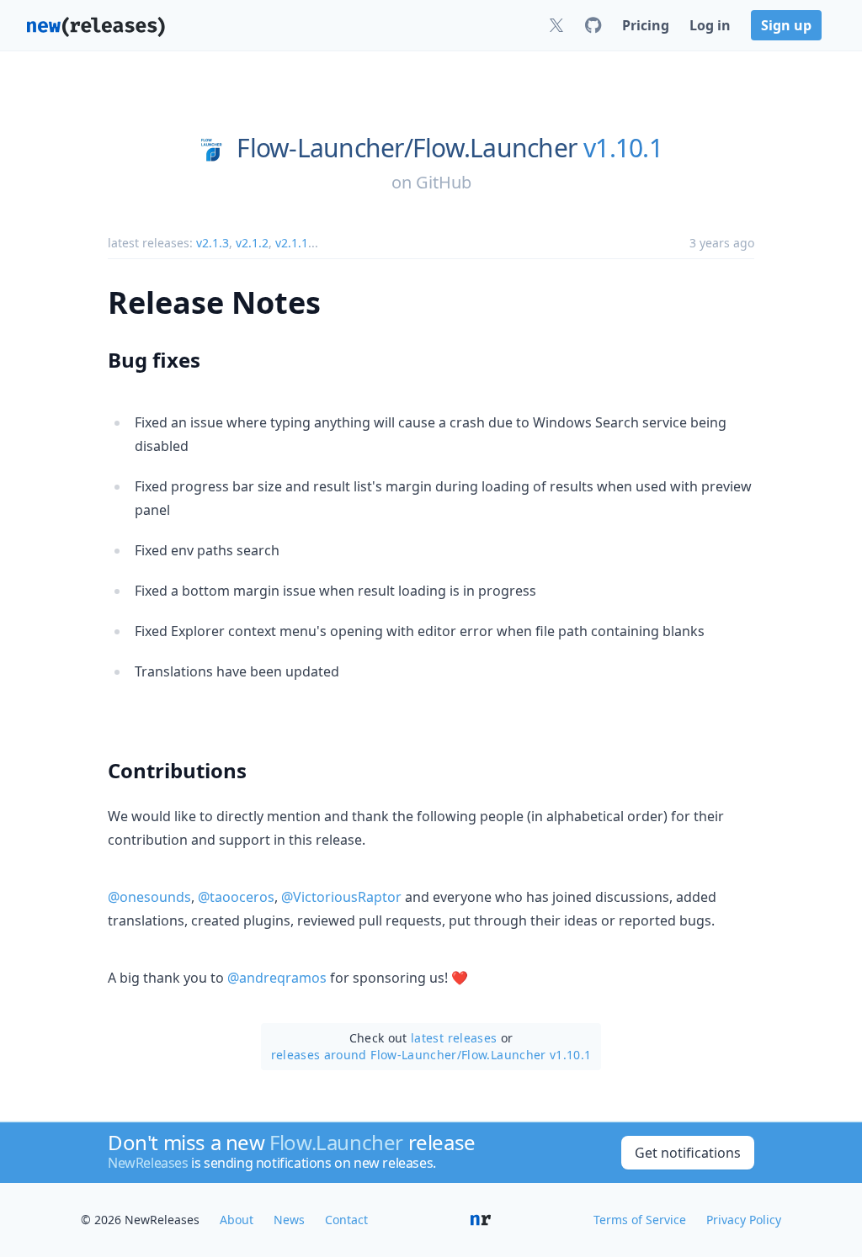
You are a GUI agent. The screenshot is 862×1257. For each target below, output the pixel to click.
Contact (346, 1220)
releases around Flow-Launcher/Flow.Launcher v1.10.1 (431, 1055)
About (236, 1220)
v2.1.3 (212, 243)
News (289, 1220)
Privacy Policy (743, 1220)
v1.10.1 (622, 148)
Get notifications (688, 1152)
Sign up (786, 25)
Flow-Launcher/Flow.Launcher (407, 148)
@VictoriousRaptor (341, 897)
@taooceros (236, 897)
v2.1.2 (252, 243)
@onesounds (149, 897)
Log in (710, 25)
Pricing (645, 25)
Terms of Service (639, 1220)
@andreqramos (277, 977)
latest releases (454, 1038)
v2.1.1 (291, 243)
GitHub (443, 182)
